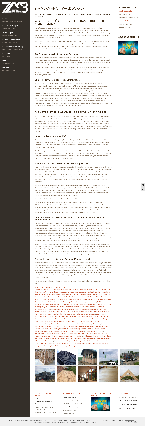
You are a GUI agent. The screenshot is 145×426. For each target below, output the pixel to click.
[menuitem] (15, 19)
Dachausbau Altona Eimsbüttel (59, 294)
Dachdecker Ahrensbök (73, 321)
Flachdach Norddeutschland (83, 319)
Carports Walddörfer (42, 289)
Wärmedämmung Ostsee (43, 311)
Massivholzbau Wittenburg (73, 336)
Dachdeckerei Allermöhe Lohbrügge (94, 309)
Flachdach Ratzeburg (60, 311)
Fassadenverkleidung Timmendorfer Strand (64, 289)
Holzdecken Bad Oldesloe (43, 331)
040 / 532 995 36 (132, 404)
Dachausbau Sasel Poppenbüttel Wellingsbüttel (70, 341)
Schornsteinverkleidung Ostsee (45, 324)
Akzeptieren (129, 421)
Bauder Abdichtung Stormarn (70, 338)
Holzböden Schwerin (71, 304)
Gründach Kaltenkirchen (88, 338)
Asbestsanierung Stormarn (50, 326)
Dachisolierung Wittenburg (66, 346)
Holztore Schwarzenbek (51, 338)
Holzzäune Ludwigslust (87, 289)
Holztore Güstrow (81, 292)
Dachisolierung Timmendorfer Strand (69, 324)
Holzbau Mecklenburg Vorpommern (53, 343)
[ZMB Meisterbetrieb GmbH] (15, 7)
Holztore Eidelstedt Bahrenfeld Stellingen (79, 343)
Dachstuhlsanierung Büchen (66, 302)
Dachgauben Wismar (101, 343)
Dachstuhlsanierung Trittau (94, 331)
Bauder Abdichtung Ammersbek (52, 304)
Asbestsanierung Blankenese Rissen (79, 311)
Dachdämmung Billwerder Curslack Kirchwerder (95, 304)
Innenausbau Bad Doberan (87, 316)
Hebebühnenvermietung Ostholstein (69, 307)
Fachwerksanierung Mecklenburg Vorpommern (57, 319)
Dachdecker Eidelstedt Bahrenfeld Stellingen (66, 309)
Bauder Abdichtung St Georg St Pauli (83, 314)
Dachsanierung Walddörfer (91, 324)
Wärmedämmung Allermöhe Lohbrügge (56, 314)
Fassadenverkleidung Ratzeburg (93, 307)
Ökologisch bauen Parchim (90, 321)
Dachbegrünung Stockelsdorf (67, 299)
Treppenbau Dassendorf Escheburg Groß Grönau (51, 329)
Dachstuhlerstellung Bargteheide (99, 292)
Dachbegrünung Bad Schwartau (45, 307)
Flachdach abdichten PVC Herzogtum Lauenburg (76, 333)
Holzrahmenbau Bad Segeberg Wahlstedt (84, 294)
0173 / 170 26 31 (131, 401)
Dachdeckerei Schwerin (42, 309)
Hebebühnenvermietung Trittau (63, 292)
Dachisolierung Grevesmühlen (54, 321)
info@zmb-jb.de (129, 408)
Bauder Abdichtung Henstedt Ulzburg (90, 299)
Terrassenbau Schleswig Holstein (52, 336)
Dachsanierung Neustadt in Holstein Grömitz (62, 316)
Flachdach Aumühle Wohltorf (95, 329)
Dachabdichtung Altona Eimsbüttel (98, 326)
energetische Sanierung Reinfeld (46, 346)
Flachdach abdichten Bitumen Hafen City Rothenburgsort (63, 297)
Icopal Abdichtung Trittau (92, 297)
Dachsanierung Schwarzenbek (86, 302)
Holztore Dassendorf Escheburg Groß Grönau (68, 331)
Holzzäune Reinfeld (41, 294)
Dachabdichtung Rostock (77, 329)
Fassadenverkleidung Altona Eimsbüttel (73, 326)
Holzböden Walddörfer (91, 336)
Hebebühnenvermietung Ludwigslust (47, 333)
